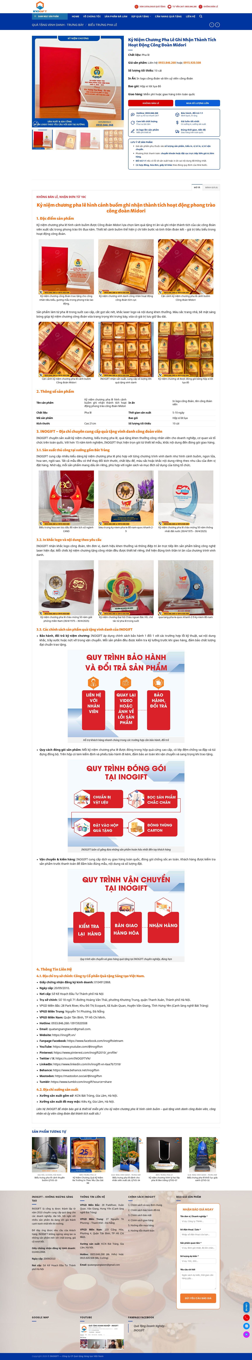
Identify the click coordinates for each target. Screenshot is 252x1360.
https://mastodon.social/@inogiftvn (78, 1076)
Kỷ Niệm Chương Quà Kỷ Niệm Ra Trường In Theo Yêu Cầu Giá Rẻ (87, 1180)
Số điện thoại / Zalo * (190, 1229)
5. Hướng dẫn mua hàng (141, 1225)
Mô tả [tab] (197, 187)
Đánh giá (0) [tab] (211, 187)
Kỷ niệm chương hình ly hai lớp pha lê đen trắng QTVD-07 (164, 1179)
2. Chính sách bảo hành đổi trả (144, 1210)
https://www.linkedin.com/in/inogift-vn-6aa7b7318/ (87, 1064)
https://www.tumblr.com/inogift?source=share (81, 1082)
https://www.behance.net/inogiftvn (76, 1070)
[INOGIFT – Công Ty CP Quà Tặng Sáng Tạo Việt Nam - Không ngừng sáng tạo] (44, 6)
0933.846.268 (151, 113)
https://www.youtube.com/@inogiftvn (78, 1047)
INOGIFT (42, 456)
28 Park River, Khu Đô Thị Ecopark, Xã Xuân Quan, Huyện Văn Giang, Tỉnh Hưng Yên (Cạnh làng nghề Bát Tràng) (134, 1006)
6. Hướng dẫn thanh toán (141, 1230)
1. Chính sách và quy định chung (145, 1205)
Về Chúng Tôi (91, 16)
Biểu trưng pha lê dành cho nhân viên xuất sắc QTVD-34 (126, 1179)
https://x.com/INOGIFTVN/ (73, 1058)
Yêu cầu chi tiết (187, 1269)
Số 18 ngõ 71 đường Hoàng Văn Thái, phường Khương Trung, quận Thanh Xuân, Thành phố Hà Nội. (124, 1000)
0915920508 (79, 1023)
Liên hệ (190, 16)
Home (75, 16)
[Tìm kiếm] (200, 16)
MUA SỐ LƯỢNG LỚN (197, 103)
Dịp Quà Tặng (140, 16)
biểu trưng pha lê (106, 438)
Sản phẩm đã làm (116, 16)
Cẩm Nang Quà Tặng (168, 16)
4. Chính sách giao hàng (140, 1220)
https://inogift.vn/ (64, 1035)
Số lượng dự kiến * (189, 1256)
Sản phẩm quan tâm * (191, 1243)
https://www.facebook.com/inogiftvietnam (95, 1041)
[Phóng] (36, 124)
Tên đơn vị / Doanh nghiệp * (194, 1216)
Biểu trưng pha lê (102, 25)
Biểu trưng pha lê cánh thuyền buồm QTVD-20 (50, 1179)
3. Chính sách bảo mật (139, 1215)
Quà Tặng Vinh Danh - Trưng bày (58, 25)
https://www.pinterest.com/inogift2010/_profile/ (85, 1052)
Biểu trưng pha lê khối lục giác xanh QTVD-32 (202, 1179)
